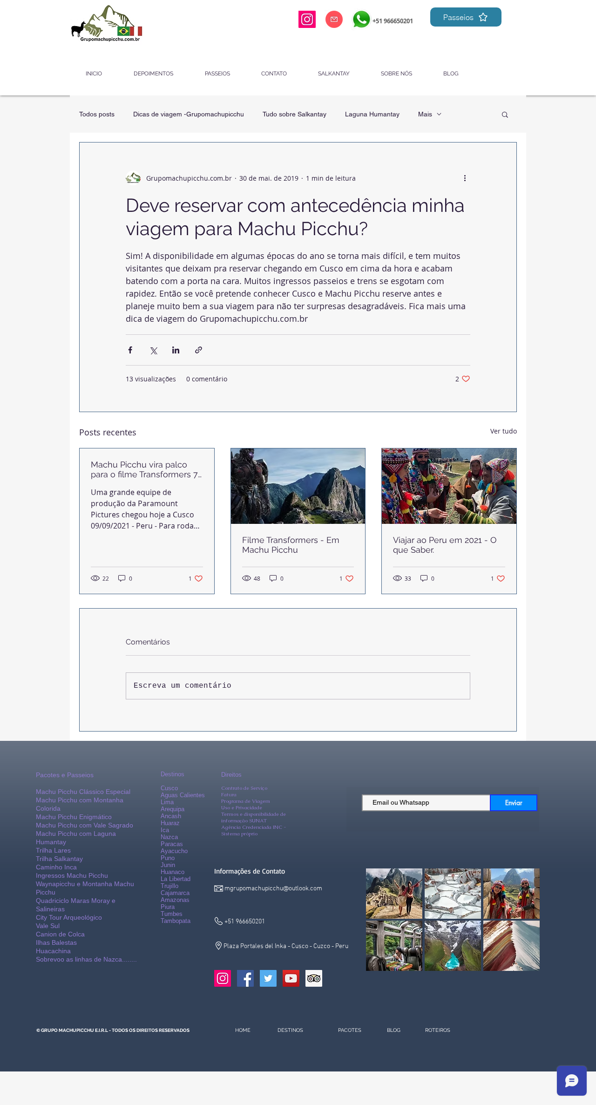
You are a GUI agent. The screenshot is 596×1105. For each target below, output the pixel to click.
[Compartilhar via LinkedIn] (175, 350)
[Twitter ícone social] (268, 978)
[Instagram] (307, 19)
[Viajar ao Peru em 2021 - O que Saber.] (449, 486)
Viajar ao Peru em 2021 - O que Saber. (445, 545)
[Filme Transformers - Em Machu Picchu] (298, 486)
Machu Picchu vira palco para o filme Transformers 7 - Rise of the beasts (144, 469)
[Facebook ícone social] (245, 978)
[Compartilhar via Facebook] (130, 350)
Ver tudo (503, 431)
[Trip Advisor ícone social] (313, 978)
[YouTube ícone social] (291, 978)
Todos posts (97, 114)
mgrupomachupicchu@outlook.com (273, 889)
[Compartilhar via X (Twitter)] (153, 350)
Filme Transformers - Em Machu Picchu (290, 545)
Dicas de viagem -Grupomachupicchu (188, 114)
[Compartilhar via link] (198, 350)
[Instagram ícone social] (222, 978)
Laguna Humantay (372, 114)
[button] (505, 114)
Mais (425, 114)
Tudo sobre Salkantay (294, 114)
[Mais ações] (464, 177)
